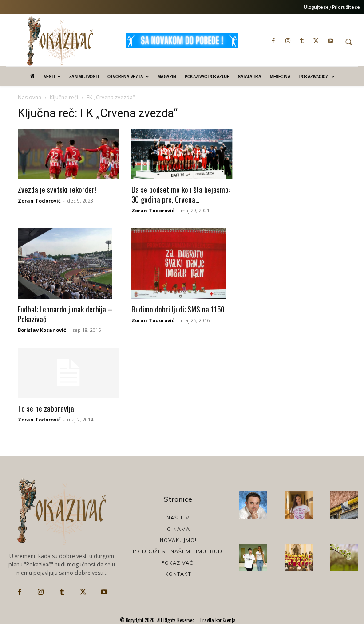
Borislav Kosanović (42, 330)
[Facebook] (273, 40)
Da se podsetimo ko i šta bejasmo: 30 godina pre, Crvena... (180, 194)
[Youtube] (330, 40)
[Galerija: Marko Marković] (344, 557)
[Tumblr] (302, 40)
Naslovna (29, 97)
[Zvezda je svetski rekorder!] (68, 154)
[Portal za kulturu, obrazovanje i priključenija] (60, 41)
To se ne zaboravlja (46, 408)
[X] (316, 40)
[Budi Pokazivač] (253, 557)
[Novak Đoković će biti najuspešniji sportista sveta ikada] (253, 505)
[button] (348, 42)
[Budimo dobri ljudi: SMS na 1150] (182, 263)
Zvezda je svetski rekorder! (57, 189)
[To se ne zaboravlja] (68, 373)
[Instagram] (288, 40)
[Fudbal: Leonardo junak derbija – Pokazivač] (68, 263)
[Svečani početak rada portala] (298, 557)
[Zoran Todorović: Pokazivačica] (344, 505)
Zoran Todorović (39, 200)
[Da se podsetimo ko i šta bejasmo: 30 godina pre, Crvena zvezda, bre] (182, 154)
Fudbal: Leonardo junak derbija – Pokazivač (65, 314)
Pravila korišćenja (217, 620)
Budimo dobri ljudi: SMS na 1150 (178, 309)
